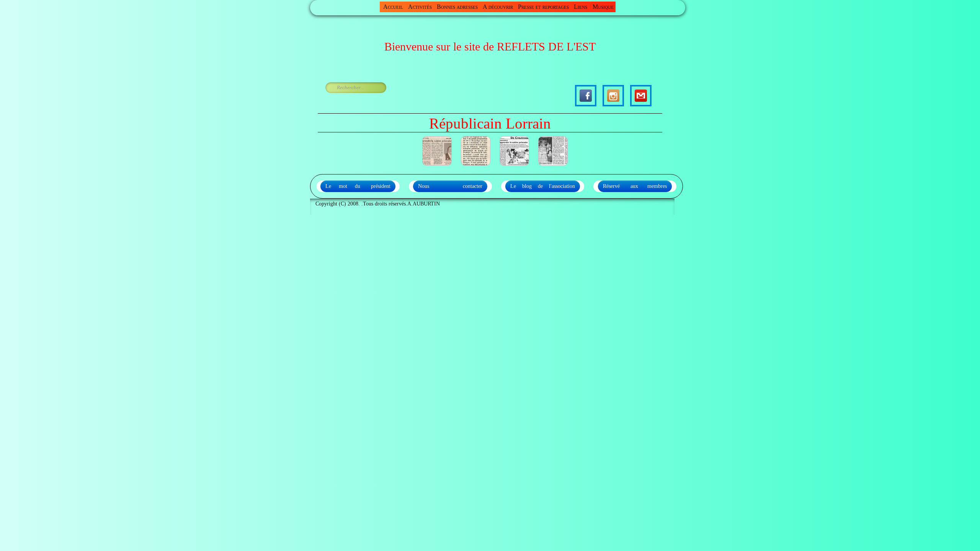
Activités (420, 6)
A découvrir (498, 6)
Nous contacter (450, 186)
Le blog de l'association (542, 186)
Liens (580, 6)
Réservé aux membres (635, 186)
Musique (603, 6)
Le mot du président (357, 186)
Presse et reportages (543, 6)
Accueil (393, 6)
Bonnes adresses (457, 6)
